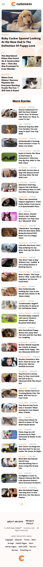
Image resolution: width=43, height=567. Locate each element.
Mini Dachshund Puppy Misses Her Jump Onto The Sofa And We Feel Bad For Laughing (30, 334)
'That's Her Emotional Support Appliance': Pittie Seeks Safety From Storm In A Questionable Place (30, 203)
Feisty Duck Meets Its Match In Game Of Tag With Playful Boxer (28, 422)
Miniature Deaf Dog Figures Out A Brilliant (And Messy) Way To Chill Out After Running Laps (29, 188)
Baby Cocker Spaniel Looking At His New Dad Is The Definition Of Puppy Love (21, 42)
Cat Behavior (5, 74)
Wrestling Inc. (25, 550)
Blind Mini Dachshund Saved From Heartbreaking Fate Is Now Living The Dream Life (28, 463)
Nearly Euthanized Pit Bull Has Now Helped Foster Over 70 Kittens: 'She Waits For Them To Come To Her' (29, 114)
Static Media (15, 528)
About (10, 521)
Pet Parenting (23, 168)
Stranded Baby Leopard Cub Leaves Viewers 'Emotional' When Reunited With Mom (29, 319)
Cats (2, 53)
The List (32, 546)
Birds (20, 417)
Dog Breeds (5, 34)
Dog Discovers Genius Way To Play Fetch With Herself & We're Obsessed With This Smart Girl (30, 378)
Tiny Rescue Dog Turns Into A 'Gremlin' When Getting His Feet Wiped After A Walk (29, 409)
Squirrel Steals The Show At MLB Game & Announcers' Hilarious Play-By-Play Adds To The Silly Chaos (29, 158)
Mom (31, 543)
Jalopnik (18, 540)
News (20, 124)
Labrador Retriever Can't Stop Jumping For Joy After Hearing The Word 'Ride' (29, 249)
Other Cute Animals (25, 151)
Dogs (20, 429)
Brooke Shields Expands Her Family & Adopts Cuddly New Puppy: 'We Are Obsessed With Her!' (29, 348)
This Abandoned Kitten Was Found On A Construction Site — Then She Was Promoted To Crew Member (10, 62)
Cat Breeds (22, 301)
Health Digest (21, 543)
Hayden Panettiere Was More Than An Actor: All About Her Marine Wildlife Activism (29, 363)
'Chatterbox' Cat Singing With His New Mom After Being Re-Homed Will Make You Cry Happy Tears (29, 233)
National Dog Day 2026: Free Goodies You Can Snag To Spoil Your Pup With (29, 130)
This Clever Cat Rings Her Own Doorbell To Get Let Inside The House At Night (30, 448)
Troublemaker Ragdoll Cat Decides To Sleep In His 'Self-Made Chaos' (29, 305)
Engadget (9, 540)
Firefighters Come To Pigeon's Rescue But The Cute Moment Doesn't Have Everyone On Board (29, 479)
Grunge (11, 543)
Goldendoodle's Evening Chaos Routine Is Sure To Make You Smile (29, 143)
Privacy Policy (30, 522)
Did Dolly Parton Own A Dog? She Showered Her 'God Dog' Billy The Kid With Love (29, 174)
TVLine (26, 540)
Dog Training (23, 488)
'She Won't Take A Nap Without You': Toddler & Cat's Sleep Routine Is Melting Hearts (29, 263)
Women (15, 550)
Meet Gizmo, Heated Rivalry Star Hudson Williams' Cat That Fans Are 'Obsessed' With (29, 217)
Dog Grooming (23, 403)
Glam (33, 540)
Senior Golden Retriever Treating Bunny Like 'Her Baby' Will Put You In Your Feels (29, 394)
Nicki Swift (23, 546)
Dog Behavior (23, 139)
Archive (19, 521)
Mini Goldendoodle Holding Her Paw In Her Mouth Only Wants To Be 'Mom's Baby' (29, 292)
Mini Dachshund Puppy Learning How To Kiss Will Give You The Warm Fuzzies (29, 494)
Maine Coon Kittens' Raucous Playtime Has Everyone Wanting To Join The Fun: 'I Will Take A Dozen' (10, 84)
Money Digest (10, 546)
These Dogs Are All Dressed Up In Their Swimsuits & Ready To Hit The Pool (30, 435)
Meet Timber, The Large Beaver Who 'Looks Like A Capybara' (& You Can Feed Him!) (30, 278)
